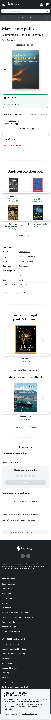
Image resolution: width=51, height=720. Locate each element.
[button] (4, 18)
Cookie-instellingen (29, 714)
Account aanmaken (9, 622)
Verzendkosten (7, 663)
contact (8, 564)
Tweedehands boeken (25, 18)
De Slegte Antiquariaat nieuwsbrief (15, 687)
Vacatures (5, 677)
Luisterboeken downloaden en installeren (17, 617)
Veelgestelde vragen (27, 568)
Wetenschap (17, 293)
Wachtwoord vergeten (10, 627)
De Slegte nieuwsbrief (10, 682)
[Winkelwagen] (47, 4)
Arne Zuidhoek (8, 40)
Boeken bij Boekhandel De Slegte (14, 654)
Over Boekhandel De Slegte (14, 639)
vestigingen (9, 566)
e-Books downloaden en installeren (15, 612)
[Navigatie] (4, 4)
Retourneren (6, 608)
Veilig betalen (7, 658)
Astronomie (28, 293)
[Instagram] (28, 556)
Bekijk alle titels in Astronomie (25, 370)
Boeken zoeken (7, 589)
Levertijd (5, 603)
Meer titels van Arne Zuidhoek (25, 427)
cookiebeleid (8, 709)
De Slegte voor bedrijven (11, 631)
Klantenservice (8, 578)
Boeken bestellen (8, 584)
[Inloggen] (41, 4)
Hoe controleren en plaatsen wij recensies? (18, 520)
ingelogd (34, 514)
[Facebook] (23, 556)
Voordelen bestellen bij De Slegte (14, 649)
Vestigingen (6, 673)
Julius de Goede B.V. (27, 256)
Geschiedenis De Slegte (11, 644)
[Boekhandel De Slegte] (14, 4)
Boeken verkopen (8, 593)
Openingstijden (7, 598)
